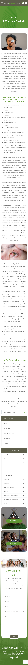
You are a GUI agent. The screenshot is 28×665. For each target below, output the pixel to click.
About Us (6, 423)
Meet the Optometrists (9, 433)
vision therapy (7, 459)
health (5, 463)
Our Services (7, 428)
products (6, 491)
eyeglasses (6, 479)
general (6, 454)
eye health (6, 483)
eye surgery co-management (11, 495)
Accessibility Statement (17, 653)
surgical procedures (9, 487)
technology (7, 503)
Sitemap (18, 654)
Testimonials (7, 438)
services (6, 471)
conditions (6, 467)
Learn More (14, 520)
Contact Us (6, 443)
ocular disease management (11, 499)
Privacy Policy (11, 654)
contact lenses (8, 475)
